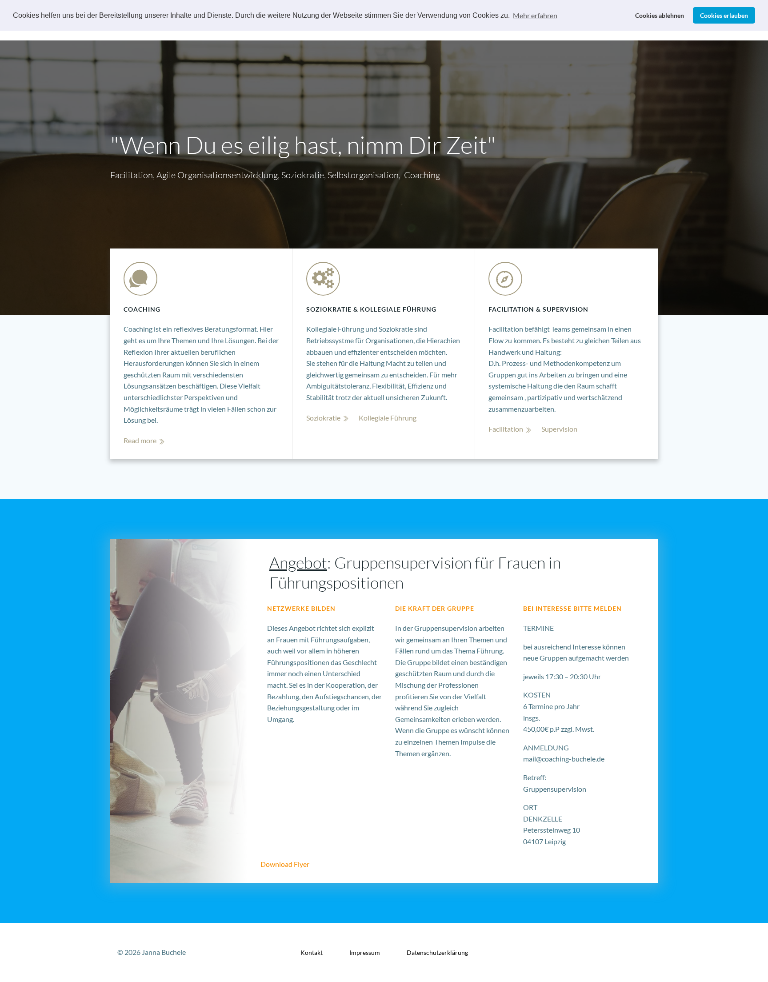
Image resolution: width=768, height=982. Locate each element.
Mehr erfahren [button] (535, 15)
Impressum (364, 952)
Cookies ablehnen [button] (659, 15)
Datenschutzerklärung (437, 952)
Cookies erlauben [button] (724, 15)
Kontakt (311, 952)
